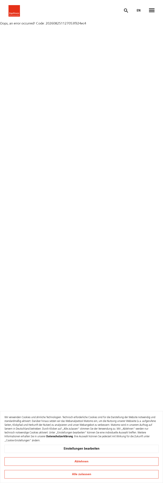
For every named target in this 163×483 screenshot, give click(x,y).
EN (139, 10)
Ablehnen (81, 461)
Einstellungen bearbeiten (82, 448)
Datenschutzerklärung (59, 436)
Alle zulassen (81, 474)
